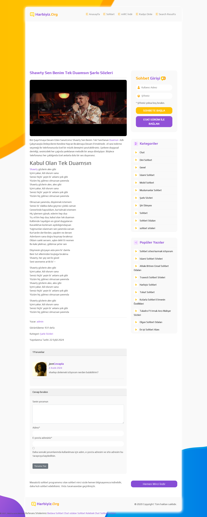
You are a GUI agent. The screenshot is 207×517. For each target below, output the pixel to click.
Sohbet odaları (108, 513)
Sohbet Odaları (148, 220)
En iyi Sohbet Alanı (149, 329)
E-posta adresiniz (42, 437)
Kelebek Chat (93, 513)
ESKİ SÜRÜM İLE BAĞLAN (154, 121)
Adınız (36, 427)
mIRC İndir (127, 14)
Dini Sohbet (146, 160)
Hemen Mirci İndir (154, 484)
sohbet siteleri (147, 228)
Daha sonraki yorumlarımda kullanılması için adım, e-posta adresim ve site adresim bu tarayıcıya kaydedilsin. (78, 454)
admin (40, 321)
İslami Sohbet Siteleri (151, 258)
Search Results (167, 14)
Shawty (34, 169)
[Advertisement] (103, 42)
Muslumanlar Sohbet (151, 190)
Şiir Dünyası (146, 205)
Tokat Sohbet (147, 292)
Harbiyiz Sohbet (148, 284)
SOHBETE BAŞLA (154, 110)
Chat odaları (70, 513)
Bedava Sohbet (55, 513)
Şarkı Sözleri (146, 197)
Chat (142, 152)
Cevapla (59, 363)
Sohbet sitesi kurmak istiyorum (156, 251)
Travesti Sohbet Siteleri (152, 277)
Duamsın (113, 140)
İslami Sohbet (147, 175)
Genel (143, 167)
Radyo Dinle (145, 14)
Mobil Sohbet (147, 182)
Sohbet (110, 14)
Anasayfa (94, 14)
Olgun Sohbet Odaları (151, 322)
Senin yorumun (40, 401)
